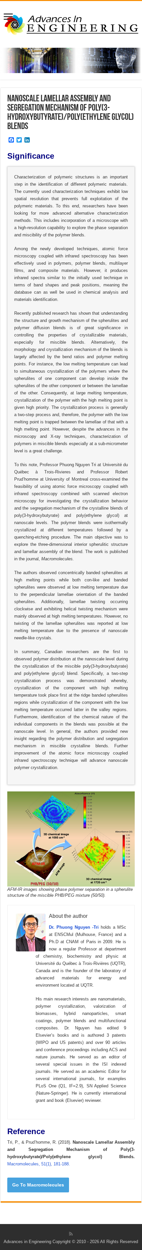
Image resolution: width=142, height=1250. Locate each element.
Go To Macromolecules (38, 1184)
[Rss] (70, 1234)
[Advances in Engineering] (71, 23)
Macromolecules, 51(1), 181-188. (38, 1163)
